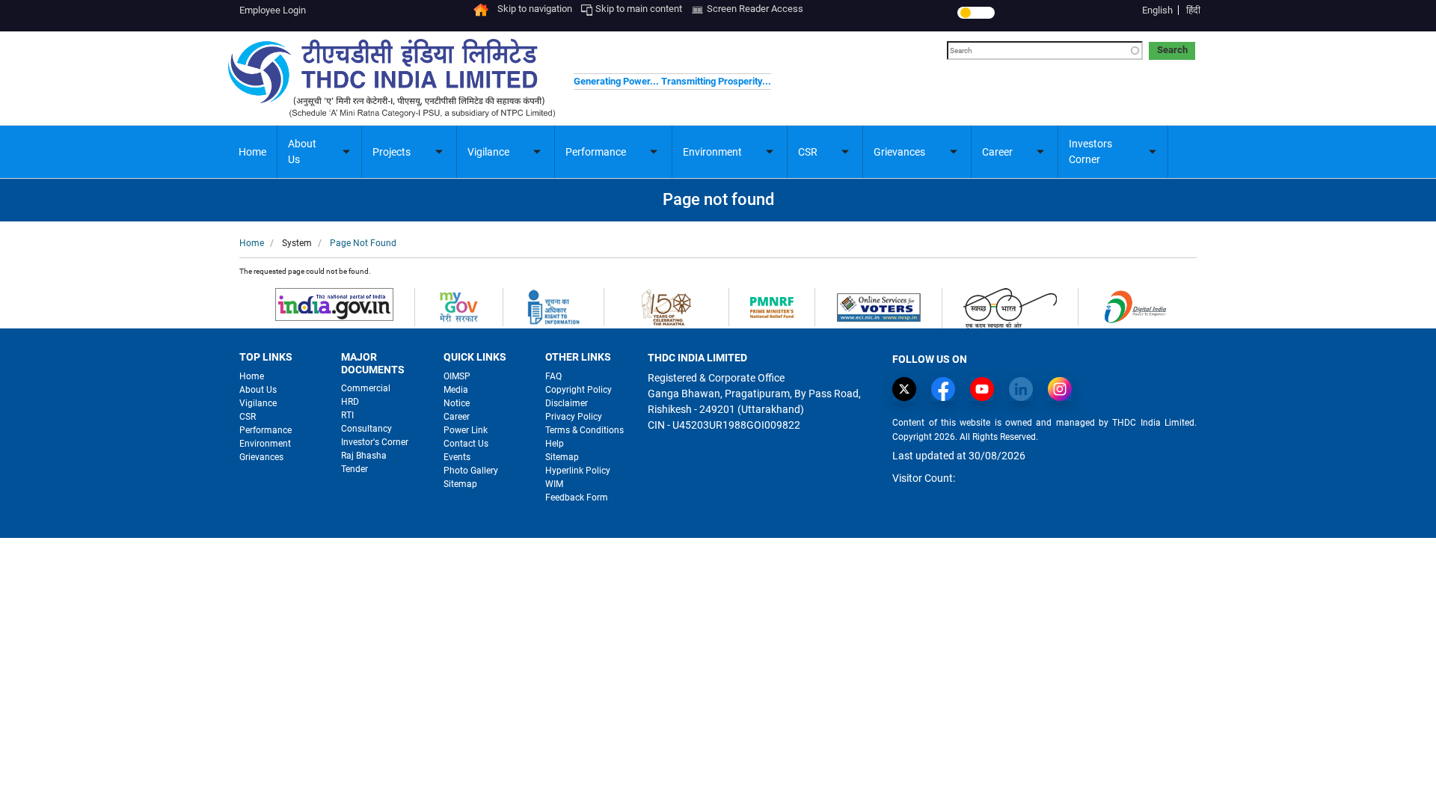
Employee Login (272, 10)
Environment (265, 443)
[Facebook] (947, 389)
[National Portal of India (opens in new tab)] (334, 303)
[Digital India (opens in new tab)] (1134, 306)
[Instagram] (1063, 389)
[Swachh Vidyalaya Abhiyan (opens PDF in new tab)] (1010, 307)
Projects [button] (391, 152)
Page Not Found (363, 243)
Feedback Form (576, 497)
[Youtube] (985, 389)
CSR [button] (807, 152)
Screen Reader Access (755, 8)
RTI (347, 415)
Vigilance (258, 403)
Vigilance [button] (488, 152)
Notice (457, 403)
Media (456, 390)
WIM (554, 484)
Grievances (261, 457)
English (1157, 10)
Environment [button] (712, 152)
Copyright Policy (578, 390)
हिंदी (1193, 10)
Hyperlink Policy (577, 470)
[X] (908, 389)
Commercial (365, 388)
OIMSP (457, 376)
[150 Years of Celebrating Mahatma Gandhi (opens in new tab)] (666, 306)
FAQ (553, 376)
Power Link (466, 430)
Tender (354, 469)
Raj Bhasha (364, 455)
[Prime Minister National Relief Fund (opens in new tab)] (771, 306)
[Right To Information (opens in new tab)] (553, 306)
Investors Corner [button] (1090, 151)
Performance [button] (595, 152)
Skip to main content (638, 8)
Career (457, 416)
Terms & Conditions (584, 430)
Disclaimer (566, 403)
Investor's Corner (374, 442)
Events (457, 457)
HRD (350, 402)
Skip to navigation (534, 8)
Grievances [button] (899, 152)
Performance (265, 430)
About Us (258, 390)
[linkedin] (1024, 389)
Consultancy (366, 428)
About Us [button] (302, 151)
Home (252, 152)
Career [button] (997, 152)
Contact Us (466, 443)
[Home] (480, 8)
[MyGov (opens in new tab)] (459, 306)
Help (554, 443)
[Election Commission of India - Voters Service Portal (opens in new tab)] (878, 306)
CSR (247, 416)
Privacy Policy (573, 416)
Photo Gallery (471, 470)
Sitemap (460, 484)
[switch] (976, 13)
